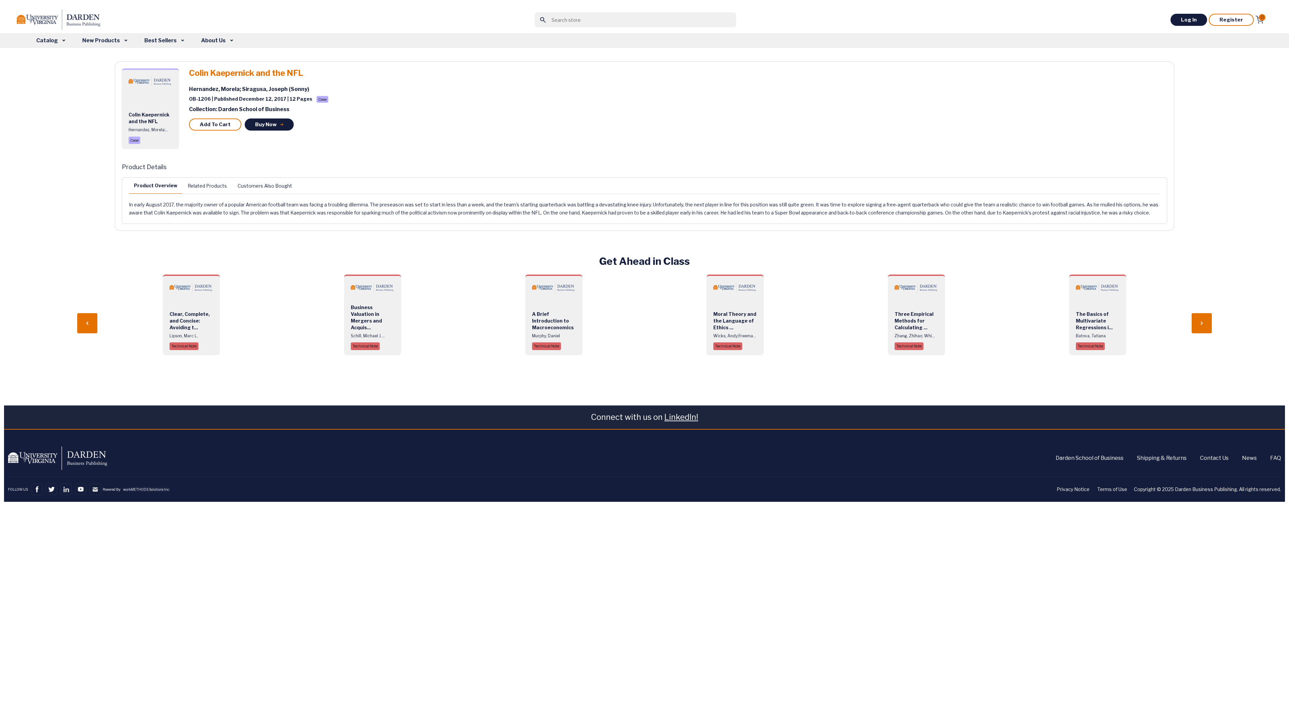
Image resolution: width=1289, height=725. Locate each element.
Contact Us (1214, 458)
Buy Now (266, 125)
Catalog (47, 40)
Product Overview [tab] (155, 185)
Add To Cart (215, 125)
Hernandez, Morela (214, 89)
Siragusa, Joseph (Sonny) (275, 89)
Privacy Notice (1073, 489)
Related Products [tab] (207, 186)
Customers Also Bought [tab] (265, 186)
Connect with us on (644, 417)
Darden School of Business (1090, 458)
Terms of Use (1112, 489)
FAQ (1275, 458)
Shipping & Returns (1162, 458)
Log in (1189, 20)
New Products (101, 40)
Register (1231, 20)
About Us (214, 40)
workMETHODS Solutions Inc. (146, 489)
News (1249, 458)
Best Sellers (161, 40)
